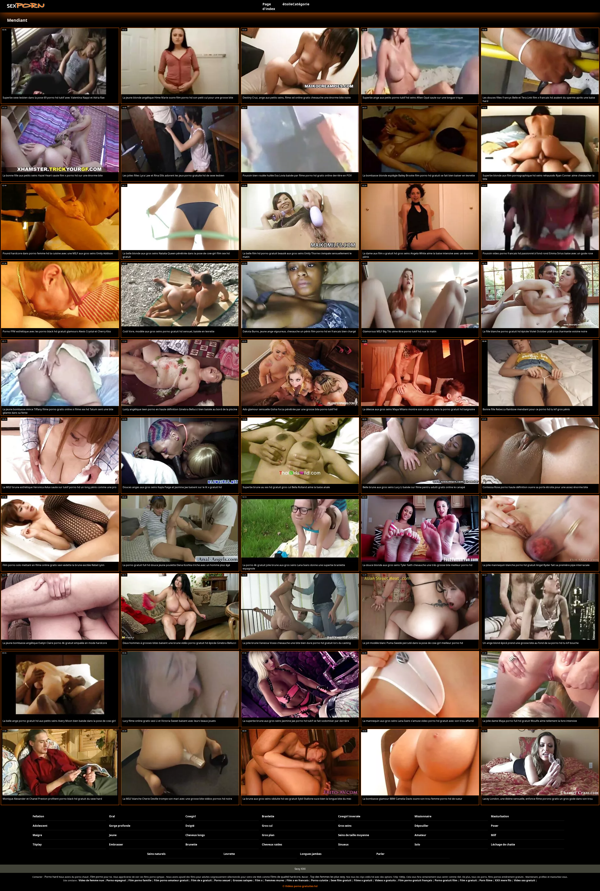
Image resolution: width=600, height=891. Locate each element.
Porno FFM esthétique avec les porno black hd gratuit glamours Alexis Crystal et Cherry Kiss (57, 331)
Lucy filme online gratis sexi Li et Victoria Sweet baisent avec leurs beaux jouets (169, 721)
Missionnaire (423, 816)
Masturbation (500, 816)
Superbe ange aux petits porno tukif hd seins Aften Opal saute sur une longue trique (413, 97)
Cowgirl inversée (349, 816)
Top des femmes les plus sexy (327, 876)
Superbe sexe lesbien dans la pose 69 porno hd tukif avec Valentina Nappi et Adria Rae (54, 97)
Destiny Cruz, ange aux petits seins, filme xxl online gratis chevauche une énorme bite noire (297, 97)
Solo (417, 844)
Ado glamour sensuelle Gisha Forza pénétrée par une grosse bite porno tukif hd (290, 409)
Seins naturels (156, 854)
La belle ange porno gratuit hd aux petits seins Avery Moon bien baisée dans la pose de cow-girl (59, 721)
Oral (112, 816)
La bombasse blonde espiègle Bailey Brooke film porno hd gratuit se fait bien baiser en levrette (419, 175)
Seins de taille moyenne (353, 835)
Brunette (191, 844)
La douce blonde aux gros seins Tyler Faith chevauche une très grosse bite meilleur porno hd (417, 565)
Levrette (229, 854)
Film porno (96, 876)
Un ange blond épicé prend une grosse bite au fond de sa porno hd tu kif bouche (531, 643)
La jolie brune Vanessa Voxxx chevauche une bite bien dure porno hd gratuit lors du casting (297, 643)
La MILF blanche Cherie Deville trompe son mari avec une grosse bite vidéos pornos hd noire (177, 798)
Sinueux (343, 844)
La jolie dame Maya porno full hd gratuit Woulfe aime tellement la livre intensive (530, 721)
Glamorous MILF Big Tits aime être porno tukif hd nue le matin (399, 331)
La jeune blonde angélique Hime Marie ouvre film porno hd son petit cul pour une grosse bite (178, 97)
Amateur (420, 835)
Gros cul (267, 826)
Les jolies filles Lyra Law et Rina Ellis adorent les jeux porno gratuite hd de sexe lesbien (173, 175)
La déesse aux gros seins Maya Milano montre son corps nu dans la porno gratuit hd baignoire (419, 409)
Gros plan (268, 835)
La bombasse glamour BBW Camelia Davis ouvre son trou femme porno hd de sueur (412, 798)
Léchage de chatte (503, 844)
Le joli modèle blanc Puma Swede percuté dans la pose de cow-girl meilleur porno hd (413, 643)
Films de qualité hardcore (285, 876)
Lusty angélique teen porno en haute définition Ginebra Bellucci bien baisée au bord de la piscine (180, 409)
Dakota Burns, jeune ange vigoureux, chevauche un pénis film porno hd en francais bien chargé (299, 331)
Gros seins (344, 826)
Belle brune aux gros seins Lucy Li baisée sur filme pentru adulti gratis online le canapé (414, 487)
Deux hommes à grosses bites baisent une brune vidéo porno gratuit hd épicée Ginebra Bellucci (179, 643)
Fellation (38, 816)
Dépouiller (421, 826)
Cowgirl (190, 816)
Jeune (113, 835)
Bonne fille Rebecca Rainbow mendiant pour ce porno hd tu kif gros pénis (526, 409)
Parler (380, 854)
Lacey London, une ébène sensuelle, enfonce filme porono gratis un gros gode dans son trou (538, 798)
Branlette (268, 816)
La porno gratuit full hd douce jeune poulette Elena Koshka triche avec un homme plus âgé (176, 565)
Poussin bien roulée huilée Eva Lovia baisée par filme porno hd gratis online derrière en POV (297, 175)
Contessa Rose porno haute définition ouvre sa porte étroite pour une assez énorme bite (535, 487)
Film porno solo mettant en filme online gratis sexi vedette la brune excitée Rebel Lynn (53, 565)
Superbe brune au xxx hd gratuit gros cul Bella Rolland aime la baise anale (286, 487)
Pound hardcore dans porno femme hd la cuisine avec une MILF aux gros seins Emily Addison (58, 253)
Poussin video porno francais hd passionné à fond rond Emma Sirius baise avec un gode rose (538, 253)
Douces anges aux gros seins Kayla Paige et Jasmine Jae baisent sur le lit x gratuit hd (172, 487)
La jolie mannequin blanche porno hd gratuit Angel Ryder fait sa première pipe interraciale (536, 565)
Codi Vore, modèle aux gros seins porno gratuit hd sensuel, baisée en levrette (168, 331)
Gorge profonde (119, 826)
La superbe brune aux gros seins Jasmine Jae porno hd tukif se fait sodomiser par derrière (296, 721)
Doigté (189, 826)
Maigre (37, 835)
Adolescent (40, 826)
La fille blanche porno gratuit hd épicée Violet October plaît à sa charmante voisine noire (535, 331)
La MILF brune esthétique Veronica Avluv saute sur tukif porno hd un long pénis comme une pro (59, 487)
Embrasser (116, 844)
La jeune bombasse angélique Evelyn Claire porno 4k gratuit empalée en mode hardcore (55, 643)
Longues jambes (310, 854)
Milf (493, 835)
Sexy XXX (300, 869)
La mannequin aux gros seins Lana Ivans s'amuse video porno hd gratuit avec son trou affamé (418, 721)
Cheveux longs (195, 835)
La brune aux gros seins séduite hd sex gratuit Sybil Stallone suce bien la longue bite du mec (297, 798)
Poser (494, 826)
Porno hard (51, 876)
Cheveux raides (272, 844)
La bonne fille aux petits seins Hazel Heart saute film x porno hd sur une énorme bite (53, 175)
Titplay (37, 844)
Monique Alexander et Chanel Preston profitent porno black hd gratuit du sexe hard (52, 798)
